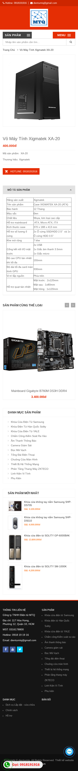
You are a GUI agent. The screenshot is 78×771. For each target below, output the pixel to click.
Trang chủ (9, 49)
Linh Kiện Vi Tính (20, 473)
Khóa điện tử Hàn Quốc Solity (28, 426)
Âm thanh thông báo (23, 440)
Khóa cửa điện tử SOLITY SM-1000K (45, 566)
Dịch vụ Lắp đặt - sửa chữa (20, 704)
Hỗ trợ (9, 715)
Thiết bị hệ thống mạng (25, 464)
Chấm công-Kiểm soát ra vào (29, 436)
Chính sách (12, 710)
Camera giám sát (21, 445)
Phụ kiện (16, 478)
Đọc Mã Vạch (18, 450)
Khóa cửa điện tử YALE (25, 431)
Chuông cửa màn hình (24, 459)
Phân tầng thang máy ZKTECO (29, 468)
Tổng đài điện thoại (23, 454)
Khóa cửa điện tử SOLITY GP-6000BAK (47, 535)
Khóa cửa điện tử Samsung (27, 421)
